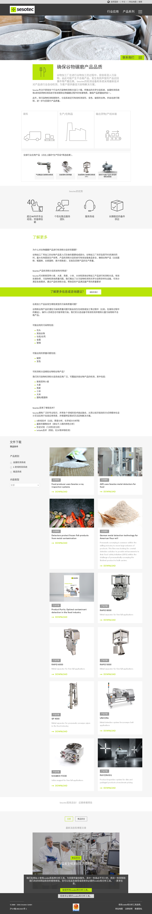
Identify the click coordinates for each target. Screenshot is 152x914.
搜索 (140, 2)
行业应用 (113, 11)
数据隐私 (138, 909)
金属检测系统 (19, 462)
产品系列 (128, 11)
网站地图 (132, 2)
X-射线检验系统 (20, 467)
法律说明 (128, 909)
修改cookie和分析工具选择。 (130, 905)
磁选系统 (17, 472)
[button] (25, 485)
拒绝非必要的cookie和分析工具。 (76, 896)
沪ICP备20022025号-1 (18, 909)
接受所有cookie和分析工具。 (76, 890)
